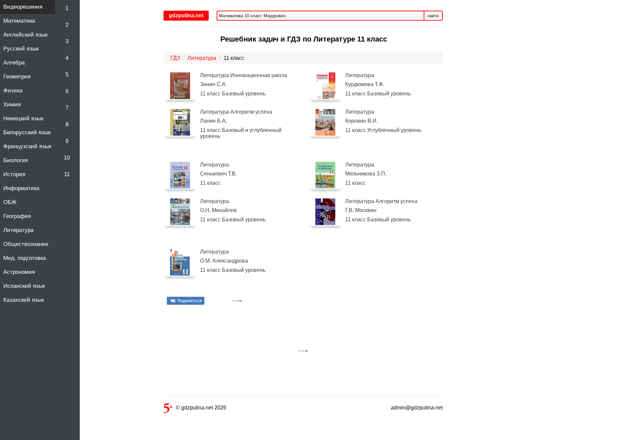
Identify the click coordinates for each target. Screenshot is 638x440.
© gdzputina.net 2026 (201, 407)
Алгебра (14, 62)
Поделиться (189, 300)
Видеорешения (23, 7)
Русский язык (21, 49)
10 (67, 158)
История (14, 174)
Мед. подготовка (24, 258)
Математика (19, 21)
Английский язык (25, 35)
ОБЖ (10, 202)
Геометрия (17, 76)
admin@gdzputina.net (417, 407)
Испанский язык (24, 286)
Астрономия (19, 272)
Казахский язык (23, 300)
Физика (12, 90)
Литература (18, 230)
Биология (15, 160)
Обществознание (25, 244)
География (17, 216)
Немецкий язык (23, 118)
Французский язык (27, 146)
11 (67, 174)
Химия (12, 104)
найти (433, 15)
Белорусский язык (27, 132)
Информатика (21, 188)
